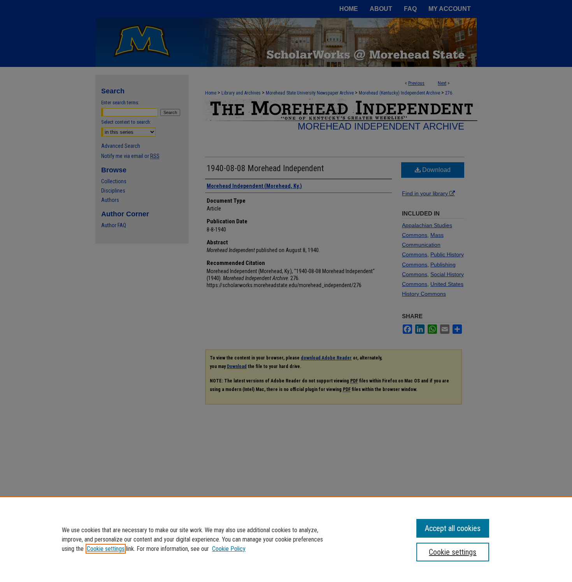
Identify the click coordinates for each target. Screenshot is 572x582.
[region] (286, 539)
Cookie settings (106, 548)
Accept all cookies (453, 528)
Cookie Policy (229, 548)
